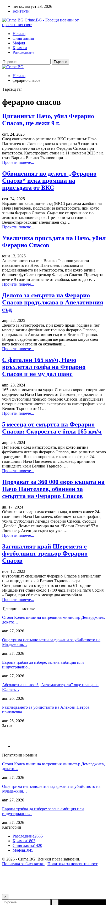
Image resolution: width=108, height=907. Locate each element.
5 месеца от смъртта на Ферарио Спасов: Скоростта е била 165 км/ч (52, 428)
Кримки (20, 47)
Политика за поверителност (72, 864)
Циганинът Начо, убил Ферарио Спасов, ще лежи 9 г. (48, 119)
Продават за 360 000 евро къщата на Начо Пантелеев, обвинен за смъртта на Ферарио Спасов (53, 488)
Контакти (21, 11)
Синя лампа (23, 38)
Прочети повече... (18, 162)
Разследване (23, 52)
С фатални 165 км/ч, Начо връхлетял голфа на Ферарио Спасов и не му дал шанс (43, 366)
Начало (19, 33)
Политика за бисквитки (23, 864)
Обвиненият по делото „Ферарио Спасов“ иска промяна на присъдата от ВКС (49, 180)
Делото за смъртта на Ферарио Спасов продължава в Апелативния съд (52, 302)
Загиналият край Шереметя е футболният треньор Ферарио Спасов (45, 553)
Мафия (19, 43)
